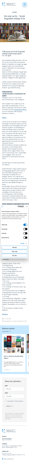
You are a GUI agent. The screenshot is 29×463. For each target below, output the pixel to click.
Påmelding (5, 314)
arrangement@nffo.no (20, 109)
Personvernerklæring (7, 438)
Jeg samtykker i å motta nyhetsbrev (15, 401)
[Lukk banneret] (26, 206)
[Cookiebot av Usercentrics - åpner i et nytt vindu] (18, 206)
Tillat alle (14, 247)
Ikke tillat (14, 255)
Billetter (4, 117)
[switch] (25, 229)
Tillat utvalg (14, 251)
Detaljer (23, 243)
